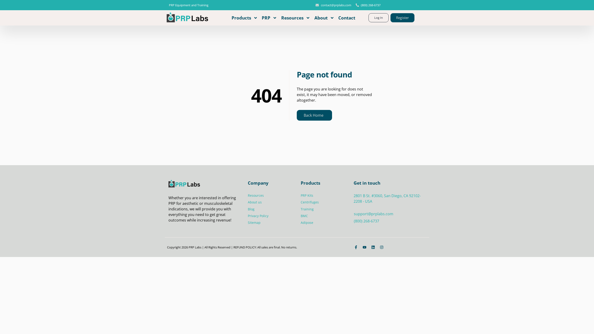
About (321, 18)
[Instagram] (381, 247)
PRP (266, 18)
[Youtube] (364, 247)
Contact (346, 18)
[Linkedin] (373, 247)
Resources (292, 18)
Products (241, 18)
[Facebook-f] (356, 247)
